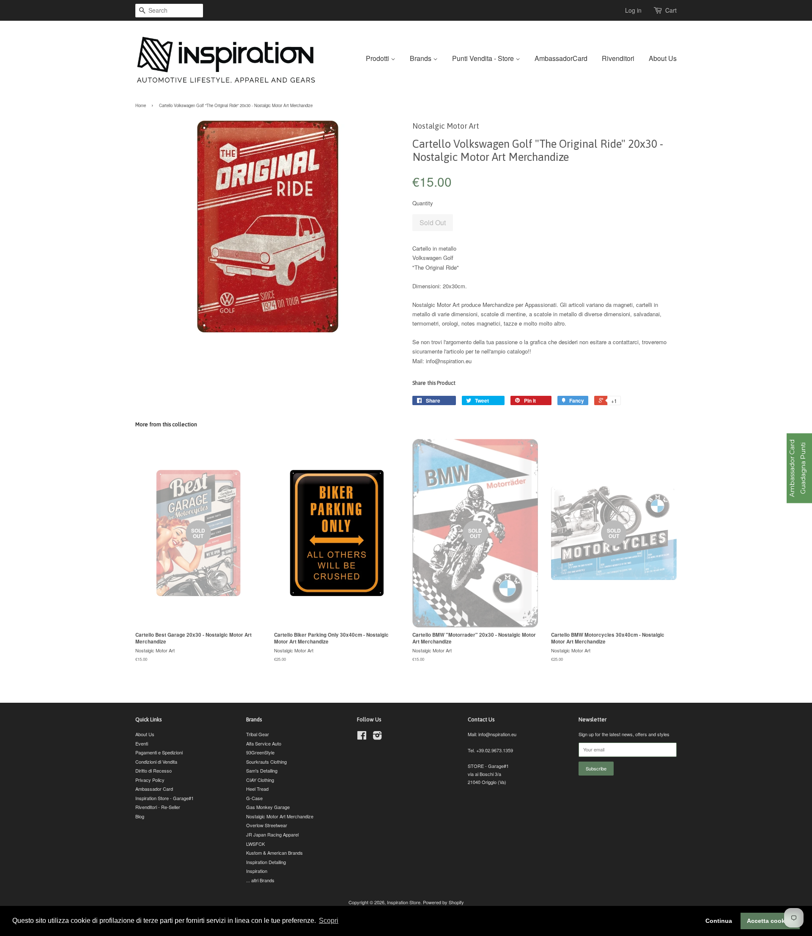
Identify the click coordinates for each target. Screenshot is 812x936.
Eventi (141, 743)
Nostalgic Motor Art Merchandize (279, 816)
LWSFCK (255, 843)
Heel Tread (257, 788)
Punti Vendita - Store (484, 58)
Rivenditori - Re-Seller (157, 806)
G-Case (254, 798)
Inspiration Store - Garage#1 (164, 798)
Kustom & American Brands (274, 852)
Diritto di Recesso (153, 770)
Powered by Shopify (443, 902)
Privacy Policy (150, 779)
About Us (663, 58)
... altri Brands (260, 880)
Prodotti (378, 58)
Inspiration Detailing (266, 862)
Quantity (422, 203)
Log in (633, 10)
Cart (671, 10)
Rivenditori (618, 58)
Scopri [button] (328, 920)
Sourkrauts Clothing (266, 761)
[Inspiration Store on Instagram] (377, 737)
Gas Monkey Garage (268, 806)
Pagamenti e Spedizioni (159, 752)
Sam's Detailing (261, 770)
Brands (421, 58)
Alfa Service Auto (263, 743)
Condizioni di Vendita (156, 761)
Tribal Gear (257, 734)
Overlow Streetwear (266, 825)
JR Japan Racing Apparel (272, 834)
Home (140, 105)
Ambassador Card (154, 788)
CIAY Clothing (260, 779)
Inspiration (256, 870)
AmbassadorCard (561, 58)
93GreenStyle (260, 752)
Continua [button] (718, 920)
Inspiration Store (403, 902)
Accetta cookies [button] (770, 920)
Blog (139, 816)
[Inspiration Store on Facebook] (362, 737)
